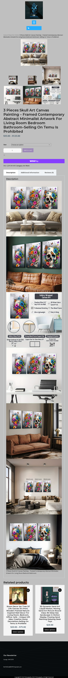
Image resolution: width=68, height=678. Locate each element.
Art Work (15, 35)
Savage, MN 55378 (8, 659)
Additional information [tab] (30, 172)
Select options (18, 632)
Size (5, 145)
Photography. (39, 677)
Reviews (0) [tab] (49, 172)
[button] (4, 155)
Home (5, 35)
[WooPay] (34, 161)
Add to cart (28, 150)
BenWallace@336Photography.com (12, 667)
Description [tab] (10, 172)
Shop (10, 35)
